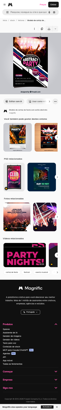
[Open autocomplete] (6, 12)
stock (12, 20)
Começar (8, 371)
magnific (12, 113)
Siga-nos (8, 387)
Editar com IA (15, 101)
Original (18, 38)
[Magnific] (30, 289)
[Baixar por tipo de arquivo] (55, 29)
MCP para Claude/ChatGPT (18, 350)
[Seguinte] (49, 101)
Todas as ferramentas (12, 364)
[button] (30, 312)
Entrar (53, 4)
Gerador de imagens (12, 336)
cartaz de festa (12, 272)
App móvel (8, 360)
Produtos (8, 324)
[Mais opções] (34, 29)
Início (5, 20)
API (4, 357)
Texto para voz (9, 343)
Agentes (9, 353)
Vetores (21, 20)
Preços (43, 4)
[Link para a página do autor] (5, 112)
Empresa (7, 379)
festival (27, 272)
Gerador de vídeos (11, 339)
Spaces (6, 329)
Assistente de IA (10, 332)
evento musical (42, 272)
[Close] (57, 407)
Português (30, 312)
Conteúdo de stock (11, 346)
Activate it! (47, 407)
